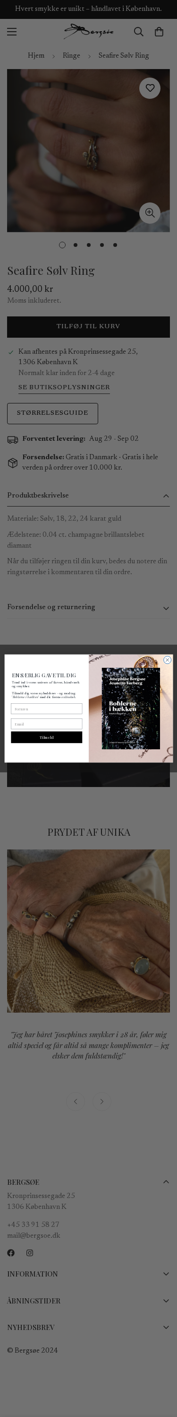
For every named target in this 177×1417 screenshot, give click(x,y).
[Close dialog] (167, 660)
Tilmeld (46, 737)
